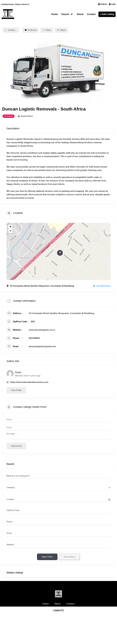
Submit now (16, 446)
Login (113, 4)
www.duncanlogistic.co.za (42, 330)
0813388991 (34, 338)
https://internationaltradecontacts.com (29, 382)
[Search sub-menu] (72, 14)
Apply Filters (47, 557)
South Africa (27, 116)
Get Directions (103, 286)
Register (103, 4)
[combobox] (58, 487)
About (80, 14)
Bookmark (32, 30)
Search (65, 14)
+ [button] (10, 226)
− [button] (10, 231)
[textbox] (11, 487)
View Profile (16, 390)
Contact (91, 14)
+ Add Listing (107, 14)
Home (54, 14)
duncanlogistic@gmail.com (42, 346)
